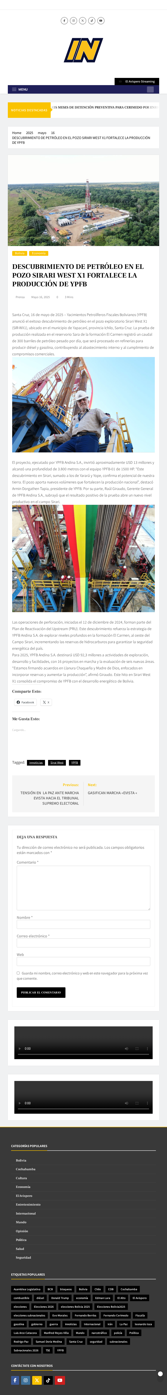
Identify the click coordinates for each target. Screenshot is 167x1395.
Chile (98, 1289)
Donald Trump (60, 1298)
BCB (50, 1289)
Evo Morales (60, 1315)
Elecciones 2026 (44, 1306)
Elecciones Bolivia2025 (111, 1306)
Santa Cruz (76, 1341)
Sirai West (56, 762)
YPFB (74, 762)
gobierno (36, 1324)
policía (118, 1333)
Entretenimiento (28, 1205)
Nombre (25, 917)
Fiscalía (140, 1315)
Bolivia (19, 253)
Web (20, 954)
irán (110, 1324)
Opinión (22, 1231)
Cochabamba (25, 1169)
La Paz (124, 1324)
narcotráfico (99, 1333)
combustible (21, 1298)
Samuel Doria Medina (49, 1341)
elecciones (20, 1306)
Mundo (21, 1222)
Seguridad (23, 1258)
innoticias (36, 762)
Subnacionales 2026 (26, 1350)
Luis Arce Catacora (25, 1333)
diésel (40, 1298)
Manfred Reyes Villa (56, 1333)
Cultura (21, 1178)
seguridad (96, 1341)
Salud (20, 1249)
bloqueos (66, 1289)
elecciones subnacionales (29, 1315)
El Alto (121, 1298)
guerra (54, 1324)
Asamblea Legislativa (27, 1289)
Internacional (26, 1213)
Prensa (20, 297)
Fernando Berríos (85, 1315)
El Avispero (24, 1196)
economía (82, 1298)
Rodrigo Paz (21, 1341)
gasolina (19, 1324)
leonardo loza (143, 1324)
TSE (48, 1350)
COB (111, 1289)
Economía (38, 253)
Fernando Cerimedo (116, 1315)
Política (21, 1240)
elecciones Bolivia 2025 (75, 1306)
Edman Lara (102, 1298)
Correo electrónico (33, 935)
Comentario (27, 862)
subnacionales (118, 1341)
